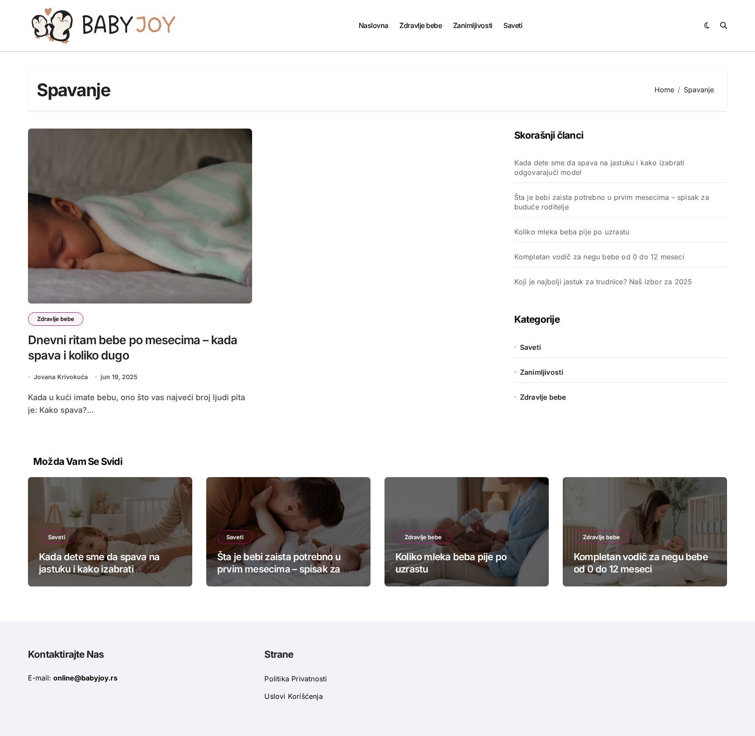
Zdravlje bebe (420, 25)
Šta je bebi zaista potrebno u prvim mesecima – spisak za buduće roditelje (611, 202)
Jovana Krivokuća (61, 376)
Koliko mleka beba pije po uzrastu (572, 231)
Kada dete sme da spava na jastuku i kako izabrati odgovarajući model (599, 167)
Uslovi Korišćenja (293, 696)
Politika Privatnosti (295, 678)
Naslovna (373, 25)
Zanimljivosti (472, 25)
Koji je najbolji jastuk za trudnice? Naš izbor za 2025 (603, 281)
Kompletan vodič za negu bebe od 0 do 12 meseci (599, 256)
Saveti (512, 25)
